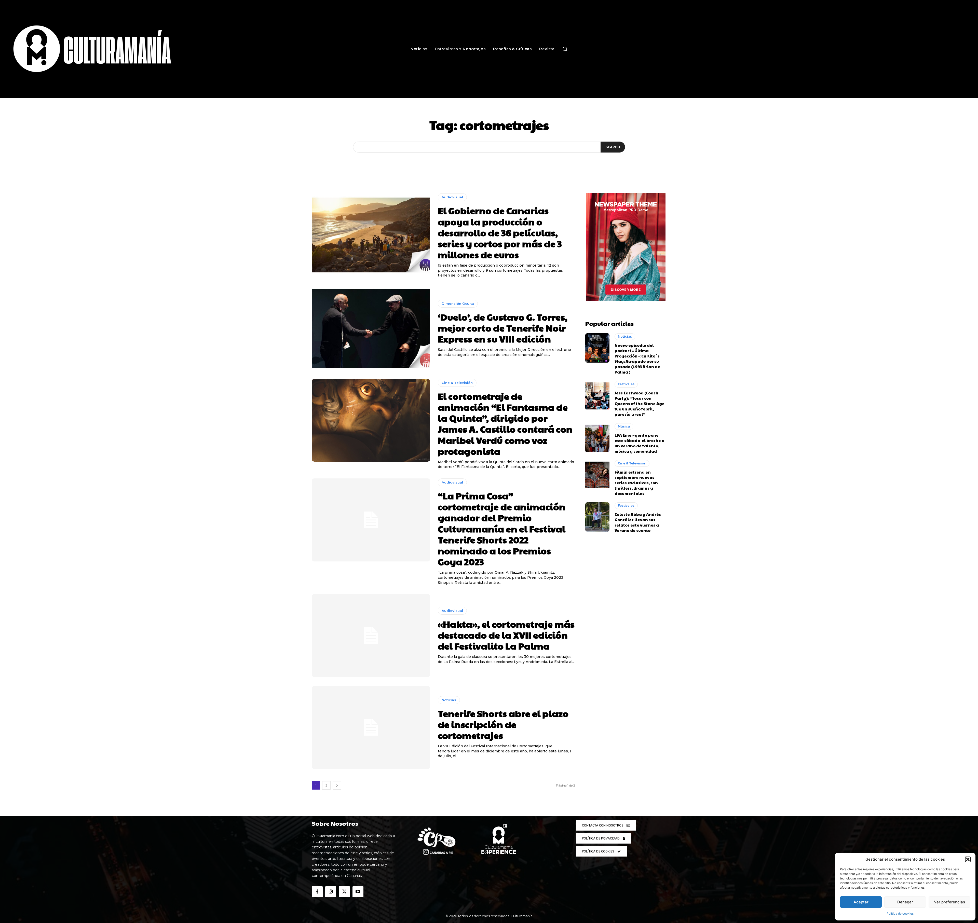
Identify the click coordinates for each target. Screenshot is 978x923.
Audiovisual (452, 197)
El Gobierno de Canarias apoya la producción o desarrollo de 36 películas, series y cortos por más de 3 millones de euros (500, 232)
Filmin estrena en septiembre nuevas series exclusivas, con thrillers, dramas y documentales (636, 482)
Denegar (905, 902)
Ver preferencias (949, 902)
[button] (967, 859)
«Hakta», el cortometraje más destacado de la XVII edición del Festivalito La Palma (506, 634)
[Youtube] (357, 891)
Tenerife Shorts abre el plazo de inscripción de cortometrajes (503, 724)
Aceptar (860, 902)
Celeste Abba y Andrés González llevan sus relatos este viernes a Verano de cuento (638, 522)
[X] (344, 891)
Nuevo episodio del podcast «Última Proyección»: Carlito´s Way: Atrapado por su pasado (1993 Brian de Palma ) (637, 358)
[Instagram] (330, 891)
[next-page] (337, 785)
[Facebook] (317, 891)
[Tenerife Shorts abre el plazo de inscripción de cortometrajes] (371, 727)
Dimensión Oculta (458, 303)
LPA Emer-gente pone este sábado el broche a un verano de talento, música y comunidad (639, 443)
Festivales (626, 384)
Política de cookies (900, 913)
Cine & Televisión (457, 383)
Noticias (449, 700)
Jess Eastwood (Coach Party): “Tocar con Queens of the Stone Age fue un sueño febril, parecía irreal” (639, 403)
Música (624, 426)
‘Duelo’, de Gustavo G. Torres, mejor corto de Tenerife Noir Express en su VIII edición (502, 327)
